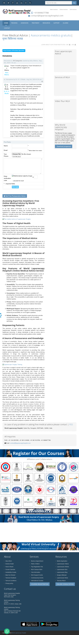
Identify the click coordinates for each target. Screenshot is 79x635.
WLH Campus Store (36, 569)
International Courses (37, 580)
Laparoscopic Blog (62, 572)
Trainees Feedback (10, 578)
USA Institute (73, 9)
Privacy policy (9, 583)
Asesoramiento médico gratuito (50, 35)
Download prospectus (64, 146)
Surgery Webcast (61, 575)
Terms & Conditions (10, 580)
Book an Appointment (37, 561)
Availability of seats (10, 572)
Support (56, 23)
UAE (67, 44)
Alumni (66, 23)
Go (74, 3)
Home (6, 23)
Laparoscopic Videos (63, 564)
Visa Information (35, 572)
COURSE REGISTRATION (39, 584)
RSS (71, 424)
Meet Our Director (10, 575)
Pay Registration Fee (37, 566)
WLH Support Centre (37, 575)
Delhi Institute (54, 9)
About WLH (8, 561)
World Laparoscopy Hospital (19, 633)
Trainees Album (61, 580)
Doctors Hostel (9, 564)
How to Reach (9, 566)
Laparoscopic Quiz (62, 569)
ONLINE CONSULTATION (65, 584)
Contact (7, 28)
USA (72, 44)
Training (14, 23)
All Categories (17, 60)
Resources (46, 23)
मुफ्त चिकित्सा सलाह (12, 38)
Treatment (36, 23)
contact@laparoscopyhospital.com (47, 15)
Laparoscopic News (62, 578)
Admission (25, 23)
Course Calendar (10, 569)
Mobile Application (62, 561)
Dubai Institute (64, 9)
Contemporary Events (37, 578)
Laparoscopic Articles (63, 566)
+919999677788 (41, 12)
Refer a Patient (35, 564)
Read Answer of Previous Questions (13, 50)
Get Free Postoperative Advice (16, 196)
